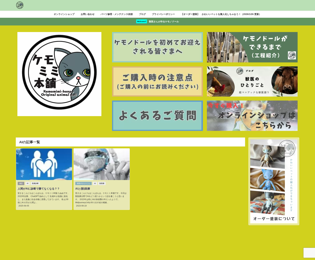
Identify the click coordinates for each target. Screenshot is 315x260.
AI (27, 183)
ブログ (142, 14)
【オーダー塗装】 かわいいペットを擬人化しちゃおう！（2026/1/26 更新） (221, 14)
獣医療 (101, 183)
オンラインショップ (64, 14)
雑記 (21, 183)
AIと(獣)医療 (82, 188)
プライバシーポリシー (163, 14)
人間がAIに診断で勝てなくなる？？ (39, 188)
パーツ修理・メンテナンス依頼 (117, 14)
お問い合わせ (87, 14)
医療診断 (35, 183)
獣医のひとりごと (83, 183)
